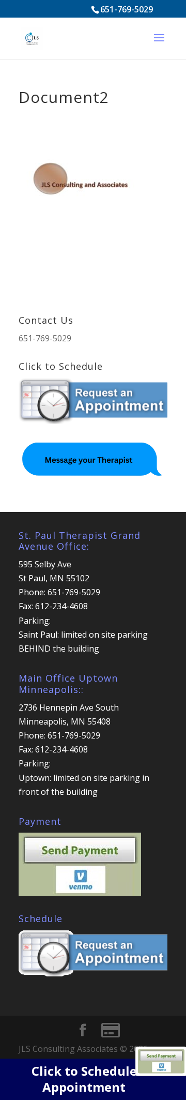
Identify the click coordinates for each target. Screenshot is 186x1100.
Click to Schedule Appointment (84, 1078)
